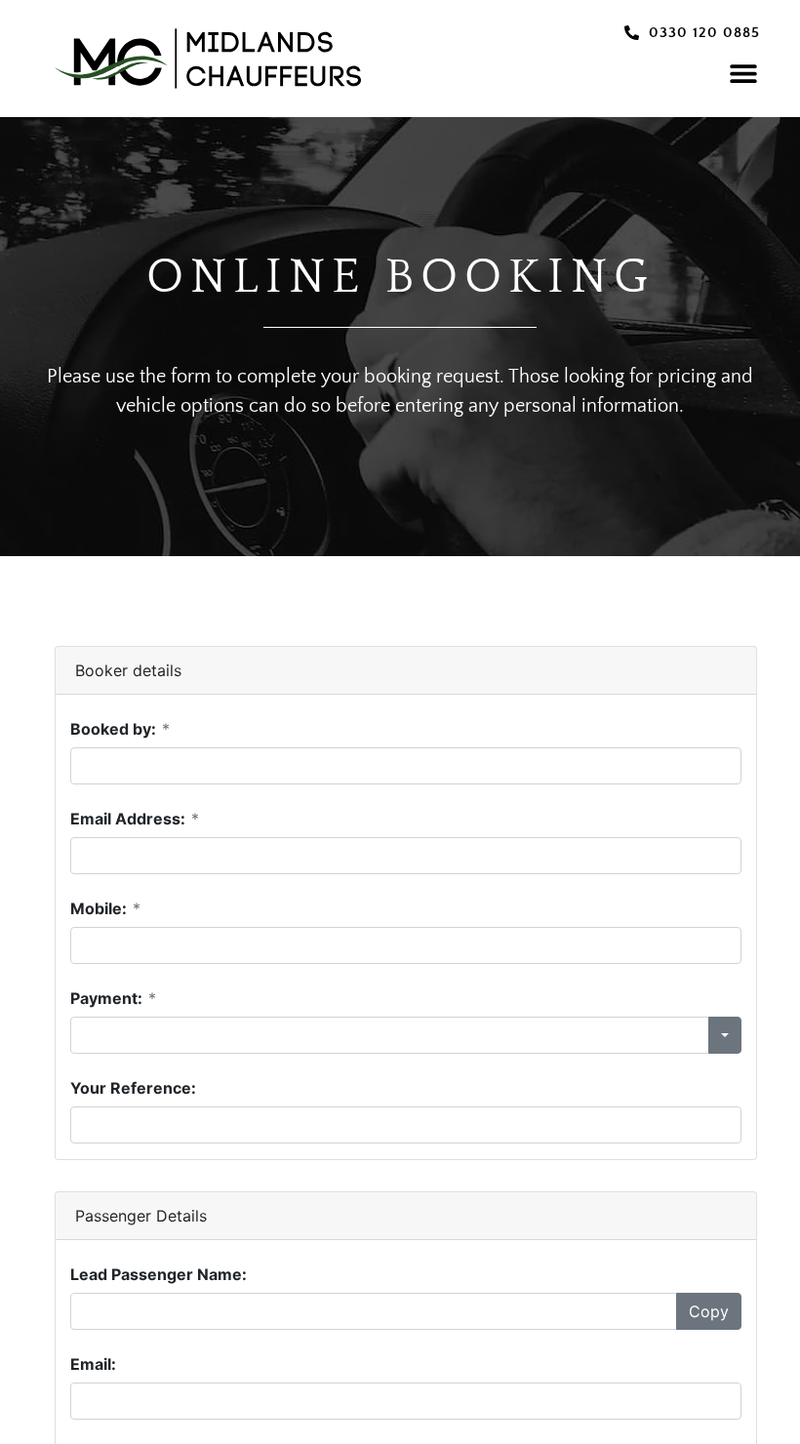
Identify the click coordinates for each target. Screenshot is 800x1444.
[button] (743, 73)
